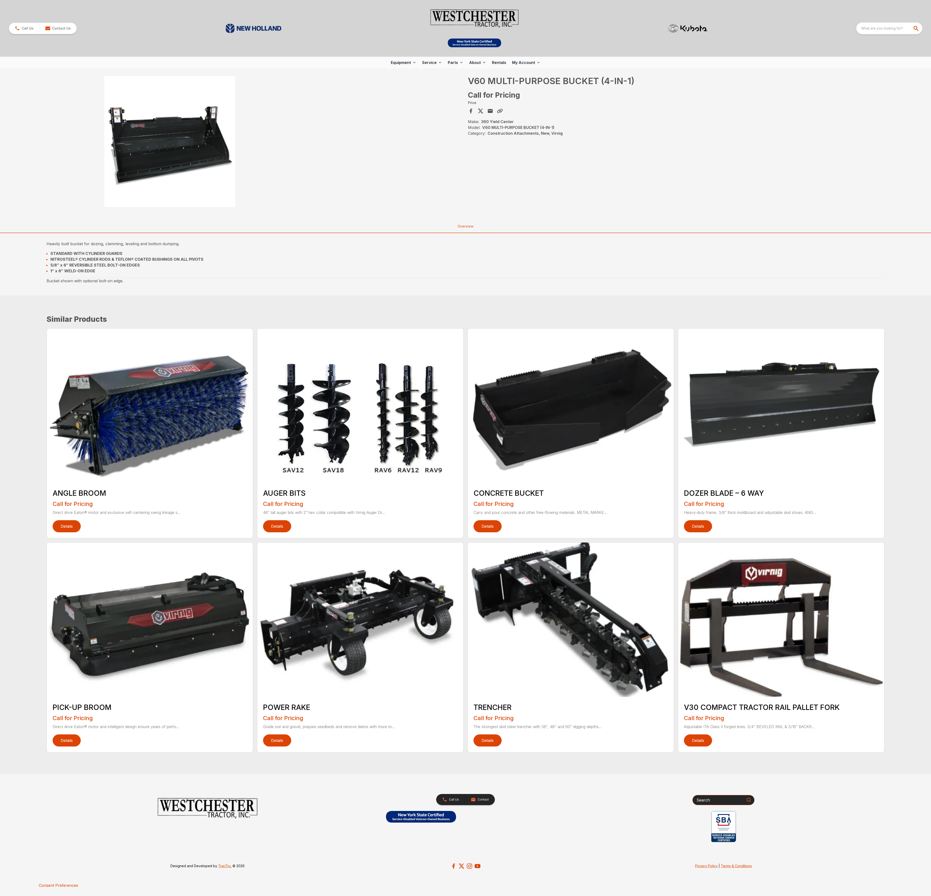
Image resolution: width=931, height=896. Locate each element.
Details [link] (67, 526)
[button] (24, 28)
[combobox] (889, 28)
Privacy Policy (706, 866)
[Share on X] (480, 111)
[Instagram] (469, 866)
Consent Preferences (58, 885)
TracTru (224, 866)
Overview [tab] (465, 226)
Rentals (499, 62)
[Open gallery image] (169, 141)
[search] (916, 28)
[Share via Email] (490, 111)
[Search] (748, 799)
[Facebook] (453, 866)
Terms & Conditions (736, 866)
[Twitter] (461, 866)
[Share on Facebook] (471, 111)
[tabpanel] (255, 142)
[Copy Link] (500, 111)
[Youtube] (477, 866)
